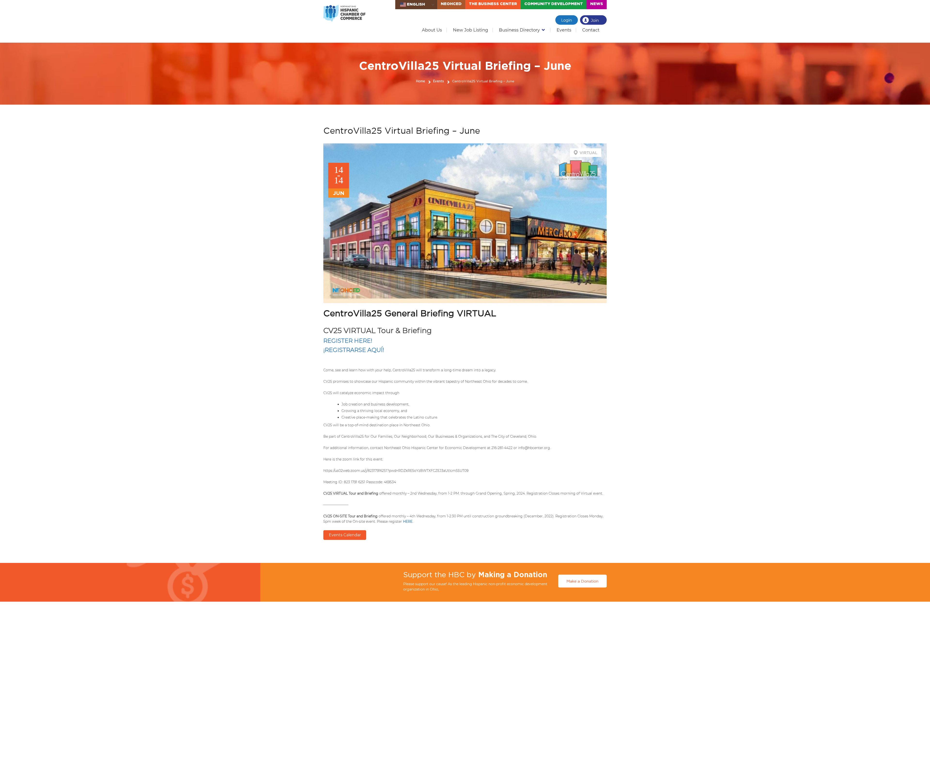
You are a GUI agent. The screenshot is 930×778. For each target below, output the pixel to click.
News (596, 3)
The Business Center (493, 3)
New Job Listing (470, 30)
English (415, 4)
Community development (553, 3)
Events (564, 30)
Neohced (451, 3)
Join (595, 20)
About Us (432, 30)
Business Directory (519, 30)
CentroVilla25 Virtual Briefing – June (483, 81)
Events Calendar (345, 535)
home (420, 81)
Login (566, 20)
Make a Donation (582, 581)
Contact (590, 30)
